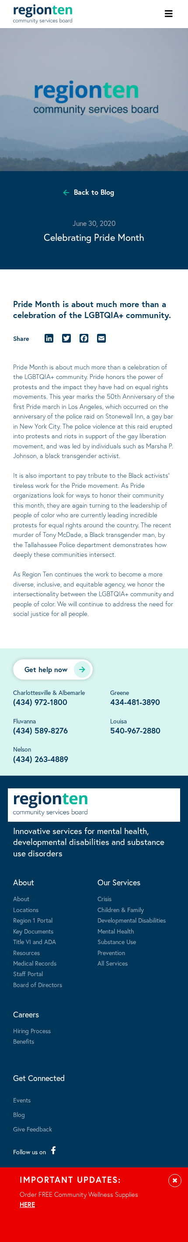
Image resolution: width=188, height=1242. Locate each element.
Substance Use (116, 942)
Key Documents (33, 931)
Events (22, 1100)
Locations (25, 910)
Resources (26, 953)
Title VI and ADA (34, 942)
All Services (112, 963)
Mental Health (115, 931)
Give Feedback (32, 1129)
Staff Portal (28, 974)
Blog (19, 1114)
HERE (27, 1204)
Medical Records (34, 963)
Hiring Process (32, 1031)
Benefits (23, 1041)
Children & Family (120, 910)
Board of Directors (37, 985)
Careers (26, 1014)
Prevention (111, 953)
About (23, 882)
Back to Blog (94, 192)
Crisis (104, 899)
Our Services (118, 882)
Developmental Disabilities (131, 920)
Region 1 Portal (32, 920)
